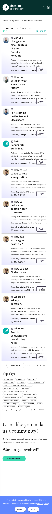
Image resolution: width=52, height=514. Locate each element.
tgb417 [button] (26, 290)
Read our (38, 503)
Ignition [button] (8, 379)
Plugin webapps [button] (36, 382)
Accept (20, 509)
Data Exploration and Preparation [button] (17, 385)
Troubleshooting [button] (11, 404)
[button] (6, 40)
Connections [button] (29, 394)
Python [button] (20, 379)
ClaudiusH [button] (24, 102)
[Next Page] (40, 365)
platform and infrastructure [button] (15, 391)
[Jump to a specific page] (44, 365)
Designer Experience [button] (13, 397)
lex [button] (33, 401)
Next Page (15, 365)
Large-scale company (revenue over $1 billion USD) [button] (24, 410)
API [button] (24, 401)
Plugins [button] (24, 388)
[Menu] (5, 7)
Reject (33, 509)
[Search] (44, 7)
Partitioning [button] (24, 407)
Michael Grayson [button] (27, 192)
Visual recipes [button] (10, 388)
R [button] (39, 404)
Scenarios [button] (30, 397)
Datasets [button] (9, 382)
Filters (39, 31)
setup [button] (32, 379)
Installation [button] (9, 407)
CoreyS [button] (23, 70)
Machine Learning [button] (12, 394)
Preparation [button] (28, 404)
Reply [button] (41, 69)
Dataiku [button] (23, 163)
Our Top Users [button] (14, 458)
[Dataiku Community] (13, 7)
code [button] (20, 382)
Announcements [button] (11, 401)
